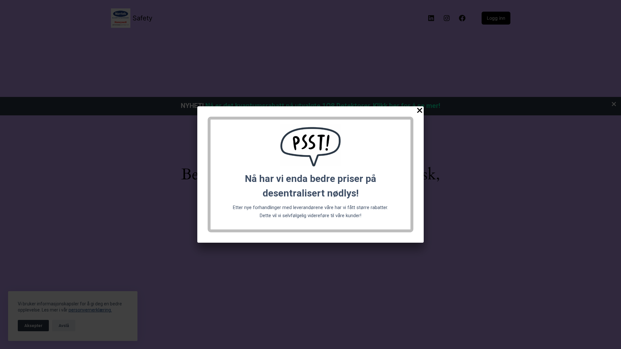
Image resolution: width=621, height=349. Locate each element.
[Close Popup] (420, 111)
